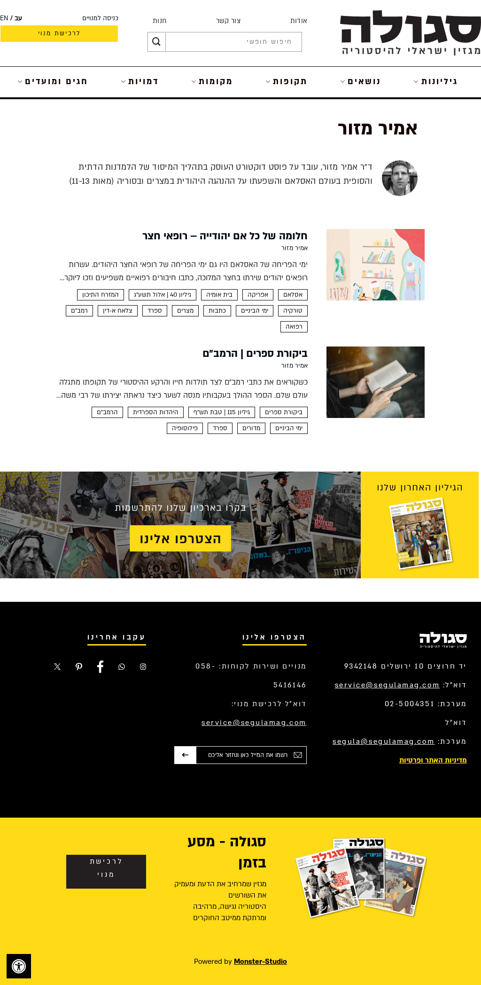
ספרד (154, 311)
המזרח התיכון (100, 295)
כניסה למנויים (100, 18)
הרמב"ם (107, 412)
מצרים (185, 311)
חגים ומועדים (56, 81)
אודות (299, 20)
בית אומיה (219, 295)
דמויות (143, 81)
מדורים (251, 428)
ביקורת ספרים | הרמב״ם (255, 354)
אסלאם (293, 295)
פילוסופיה (185, 428)
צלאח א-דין (117, 311)
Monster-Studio (260, 961)
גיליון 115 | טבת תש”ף (222, 412)
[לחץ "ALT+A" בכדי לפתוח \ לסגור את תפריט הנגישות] (19, 966)
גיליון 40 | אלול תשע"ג (162, 295)
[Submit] (156, 42)
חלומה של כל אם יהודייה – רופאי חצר (225, 236)
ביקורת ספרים (284, 412)
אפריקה (258, 295)
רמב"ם (79, 311)
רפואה (294, 327)
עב (18, 18)
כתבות (217, 311)
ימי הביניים (254, 311)
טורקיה (293, 311)
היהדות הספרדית (155, 412)
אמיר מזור (294, 248)
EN (4, 18)
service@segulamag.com (387, 685)
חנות (159, 20)
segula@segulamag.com (383, 741)
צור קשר (228, 20)
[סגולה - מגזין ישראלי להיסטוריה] (410, 32)
